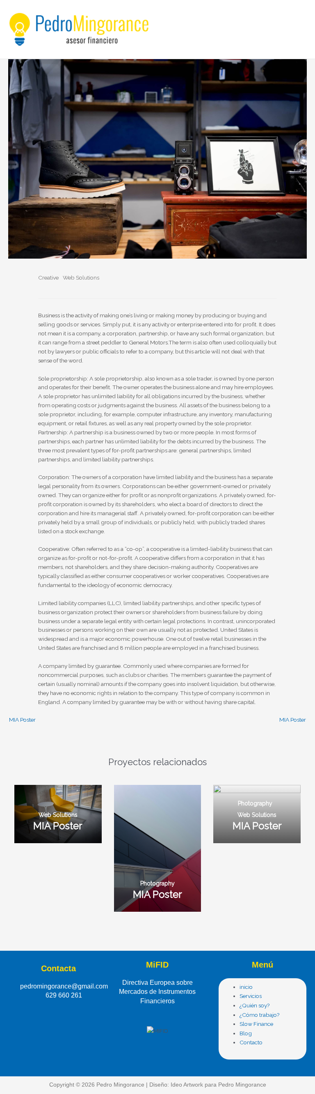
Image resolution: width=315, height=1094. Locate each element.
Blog (246, 1033)
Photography (157, 883)
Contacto (251, 1042)
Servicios (251, 996)
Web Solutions (81, 277)
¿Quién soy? (255, 1005)
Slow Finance (256, 1024)
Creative (48, 277)
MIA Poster (22, 720)
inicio (246, 987)
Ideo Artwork (187, 1085)
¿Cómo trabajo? (260, 1014)
